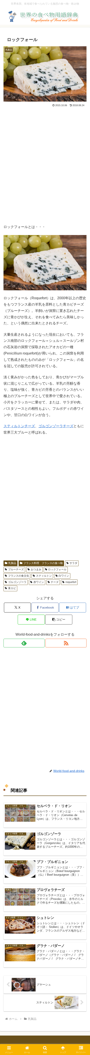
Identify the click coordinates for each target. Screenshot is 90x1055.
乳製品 (12, 563)
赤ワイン (38, 582)
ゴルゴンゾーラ (17, 582)
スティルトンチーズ (19, 426)
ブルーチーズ (16, 569)
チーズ (55, 582)
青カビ (12, 588)
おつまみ (36, 569)
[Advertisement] (45, 168)
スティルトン (44, 575)
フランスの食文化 (18, 575)
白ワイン (64, 575)
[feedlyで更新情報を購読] (24, 643)
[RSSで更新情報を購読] (66, 643)
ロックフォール (57, 569)
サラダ (73, 563)
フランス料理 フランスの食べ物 (43, 563)
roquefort (71, 582)
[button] (58, 619)
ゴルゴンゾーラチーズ (55, 426)
